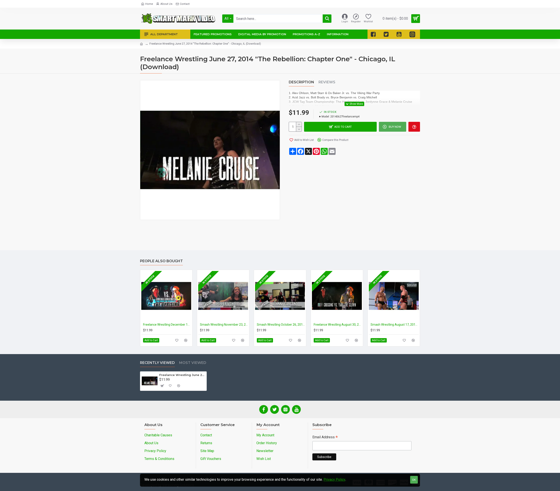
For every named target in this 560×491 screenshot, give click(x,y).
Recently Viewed (157, 363)
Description (301, 82)
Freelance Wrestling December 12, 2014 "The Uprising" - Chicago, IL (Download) (167, 324)
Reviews (326, 82)
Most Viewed (192, 363)
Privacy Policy (334, 479)
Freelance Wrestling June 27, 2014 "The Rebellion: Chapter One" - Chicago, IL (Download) (182, 375)
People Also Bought (161, 261)
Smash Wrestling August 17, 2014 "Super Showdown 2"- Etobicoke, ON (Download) (395, 324)
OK (414, 479)
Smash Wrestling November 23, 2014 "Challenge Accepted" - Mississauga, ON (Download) (224, 324)
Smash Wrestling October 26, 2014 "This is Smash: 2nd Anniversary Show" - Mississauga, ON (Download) (281, 324)
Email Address (325, 437)
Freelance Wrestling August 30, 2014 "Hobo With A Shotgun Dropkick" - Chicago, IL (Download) (338, 324)
